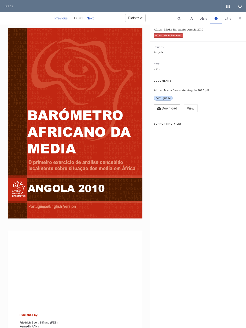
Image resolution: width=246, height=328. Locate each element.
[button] (180, 18)
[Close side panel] (240, 18)
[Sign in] (240, 6)
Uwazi (8, 6)
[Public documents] (228, 6)
